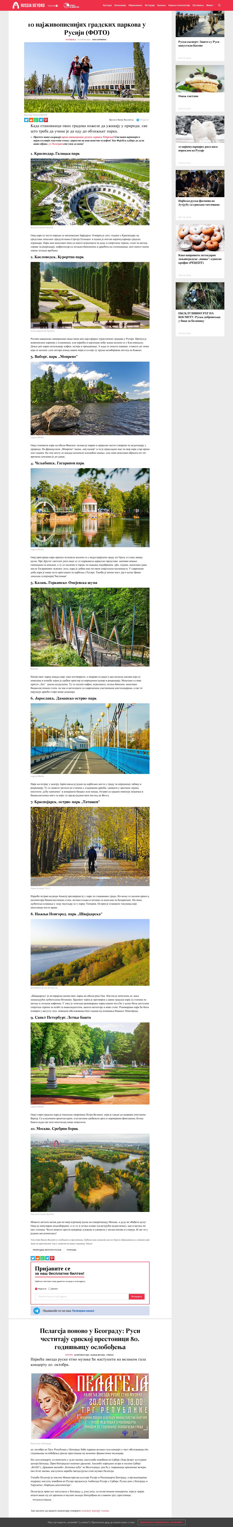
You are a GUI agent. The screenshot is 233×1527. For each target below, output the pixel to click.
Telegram (144, 120)
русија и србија (42, 1500)
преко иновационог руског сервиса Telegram (87, 137)
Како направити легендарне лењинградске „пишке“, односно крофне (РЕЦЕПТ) (200, 259)
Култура (107, 5)
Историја (150, 5)
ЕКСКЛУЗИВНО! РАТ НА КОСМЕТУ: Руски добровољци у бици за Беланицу (199, 317)
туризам (71, 1250)
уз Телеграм (55, 144)
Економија (120, 5)
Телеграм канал (83, 1310)
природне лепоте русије (47, 1250)
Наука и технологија (179, 5)
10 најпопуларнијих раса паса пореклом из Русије (198, 148)
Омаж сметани (188, 96)
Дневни (54, 1289)
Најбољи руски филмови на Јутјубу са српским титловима (199, 203)
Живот (209, 5)
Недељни (42, 1289)
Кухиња (161, 5)
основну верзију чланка (95, 1511)
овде (107, 1522)
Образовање (135, 5)
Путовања (198, 5)
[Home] (16, 5)
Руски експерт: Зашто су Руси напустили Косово (198, 43)
